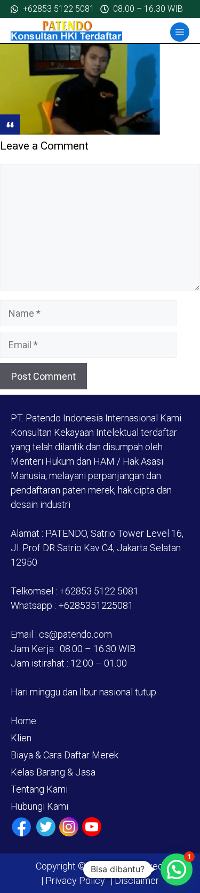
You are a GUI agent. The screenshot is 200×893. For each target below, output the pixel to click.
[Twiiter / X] (45, 826)
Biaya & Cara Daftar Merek (64, 755)
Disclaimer (136, 880)
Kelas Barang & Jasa (53, 772)
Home (23, 720)
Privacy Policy (75, 880)
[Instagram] (68, 826)
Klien (21, 737)
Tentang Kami (39, 789)
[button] (177, 869)
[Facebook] (22, 827)
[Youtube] (91, 826)
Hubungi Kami (39, 806)
